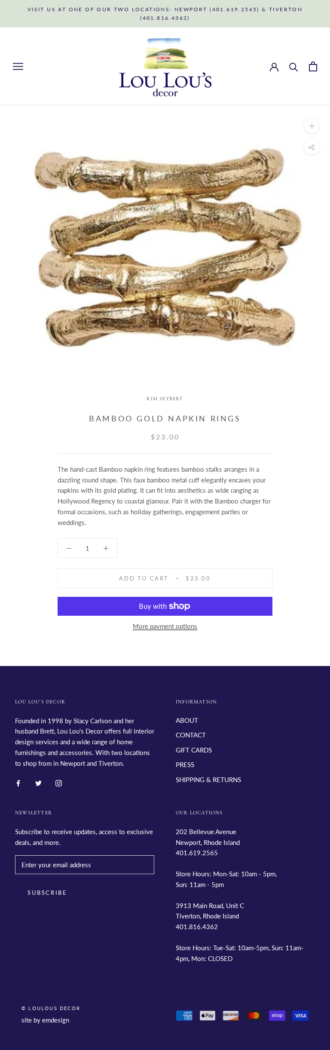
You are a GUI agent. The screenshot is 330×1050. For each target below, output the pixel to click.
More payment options (165, 626)
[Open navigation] (18, 66)
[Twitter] (38, 782)
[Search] (293, 66)
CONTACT (191, 735)
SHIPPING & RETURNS (208, 779)
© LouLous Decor (50, 1008)
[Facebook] (18, 782)
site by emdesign (45, 1020)
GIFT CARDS (194, 750)
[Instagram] (58, 782)
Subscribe (47, 892)
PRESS (185, 764)
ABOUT (187, 720)
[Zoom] (311, 125)
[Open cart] (313, 66)
